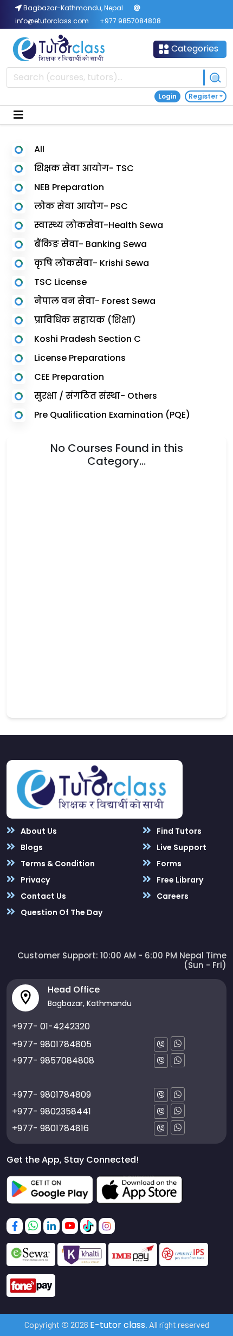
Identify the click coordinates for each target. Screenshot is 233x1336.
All (39, 149)
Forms (168, 863)
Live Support (180, 847)
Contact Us (42, 896)
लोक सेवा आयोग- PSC (81, 206)
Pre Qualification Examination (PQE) (112, 414)
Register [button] (203, 96)
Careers (172, 896)
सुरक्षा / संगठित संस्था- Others (95, 396)
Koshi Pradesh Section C (87, 339)
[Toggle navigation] (18, 115)
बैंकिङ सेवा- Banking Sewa (90, 244)
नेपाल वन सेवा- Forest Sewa (95, 301)
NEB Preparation (69, 187)
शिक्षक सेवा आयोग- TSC (84, 168)
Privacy (34, 879)
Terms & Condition (57, 863)
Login (167, 96)
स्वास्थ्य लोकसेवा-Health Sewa (98, 225)
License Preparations (80, 358)
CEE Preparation (69, 377)
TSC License (60, 282)
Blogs (31, 847)
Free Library (179, 879)
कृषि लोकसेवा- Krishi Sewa (91, 263)
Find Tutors (178, 831)
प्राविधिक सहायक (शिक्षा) (85, 320)
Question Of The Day (60, 912)
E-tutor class (117, 1325)
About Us (38, 831)
